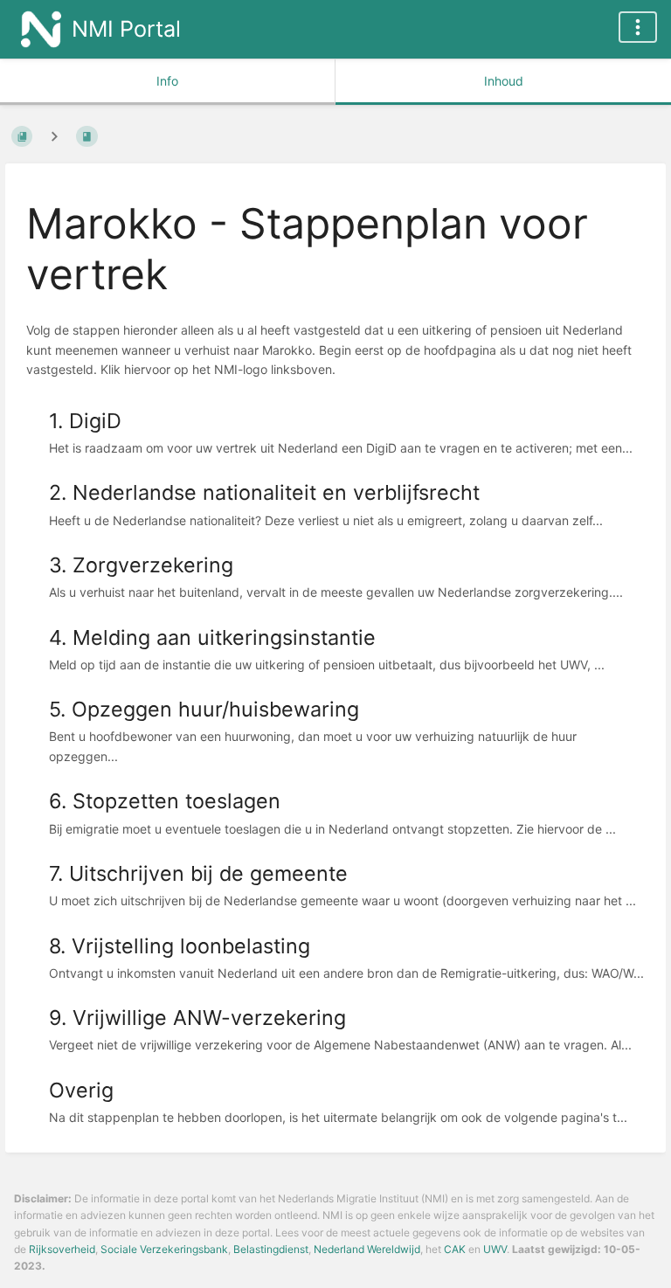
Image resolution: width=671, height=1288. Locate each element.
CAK (455, 1249)
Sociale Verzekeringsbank (164, 1249)
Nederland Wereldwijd (367, 1249)
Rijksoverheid (62, 1249)
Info (167, 80)
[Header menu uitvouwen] (638, 27)
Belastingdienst (270, 1249)
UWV (495, 1249)
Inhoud (503, 80)
